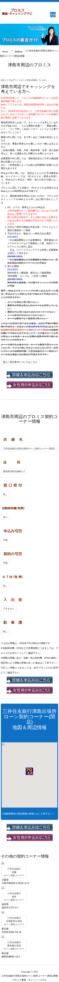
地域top (18, 51)
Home (5, 51)
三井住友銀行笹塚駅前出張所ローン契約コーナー (14, 921)
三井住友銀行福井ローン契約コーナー (14, 896)
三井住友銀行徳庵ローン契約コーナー (14, 872)
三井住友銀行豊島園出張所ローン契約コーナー (14, 945)
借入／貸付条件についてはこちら (20, 362)
